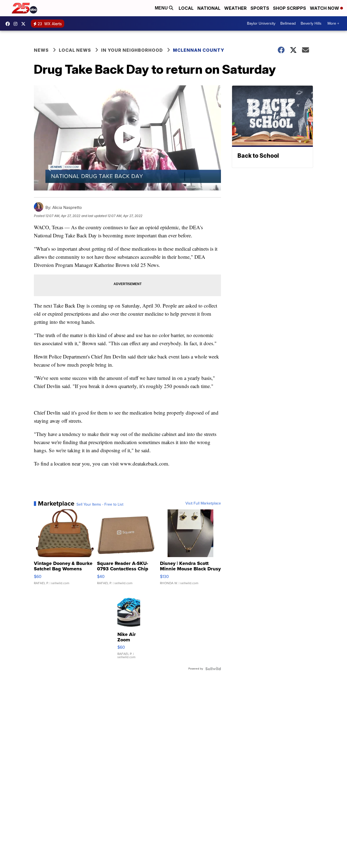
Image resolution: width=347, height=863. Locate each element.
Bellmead (288, 23)
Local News (75, 50)
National (208, 8)
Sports (259, 8)
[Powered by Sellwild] (213, 669)
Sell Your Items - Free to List (99, 504)
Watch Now (325, 8)
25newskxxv (17, 24)
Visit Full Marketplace (203, 503)
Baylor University (261, 23)
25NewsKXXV (8, 24)
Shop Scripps (289, 8)
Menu (162, 8)
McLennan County (198, 50)
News (41, 50)
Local (186, 8)
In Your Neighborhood (132, 50)
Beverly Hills (311, 23)
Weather (235, 8)
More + (333, 23)
